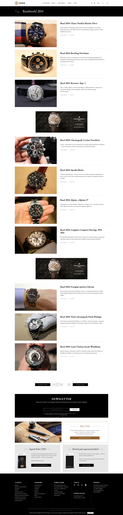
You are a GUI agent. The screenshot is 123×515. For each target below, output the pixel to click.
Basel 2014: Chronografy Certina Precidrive (80, 140)
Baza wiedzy (61, 3)
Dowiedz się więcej (63, 414)
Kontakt (16, 490)
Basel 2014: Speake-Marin (72, 170)
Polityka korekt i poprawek (20, 497)
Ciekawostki (37, 486)
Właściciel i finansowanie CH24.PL (22, 495)
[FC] (61, 122)
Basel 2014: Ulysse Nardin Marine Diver (78, 23)
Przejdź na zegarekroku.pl (41, 465)
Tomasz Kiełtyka (63, 242)
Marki (69, 3)
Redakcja (17, 485)
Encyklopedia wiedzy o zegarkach (61, 486)
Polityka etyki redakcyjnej (20, 498)
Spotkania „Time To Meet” (59, 493)
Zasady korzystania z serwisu (21, 493)
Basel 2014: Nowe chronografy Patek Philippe (81, 317)
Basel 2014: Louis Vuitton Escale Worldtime (80, 346)
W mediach (17, 488)
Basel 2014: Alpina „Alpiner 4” (74, 200)
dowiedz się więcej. (82, 512)
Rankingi (36, 490)
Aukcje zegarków (38, 485)
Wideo (36, 495)
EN (107, 3)
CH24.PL (20, 3)
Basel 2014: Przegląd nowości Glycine (77, 287)
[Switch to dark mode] (98, 3)
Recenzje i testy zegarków (40, 493)
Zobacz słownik (86, 465)
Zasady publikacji (18, 500)
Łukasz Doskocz (63, 35)
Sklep (75, 3)
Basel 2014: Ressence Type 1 (73, 83)
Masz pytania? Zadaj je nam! (60, 485)
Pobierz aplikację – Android (79, 497)
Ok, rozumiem (90, 512)
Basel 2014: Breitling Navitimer (74, 53)
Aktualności (46, 3)
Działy (53, 3)
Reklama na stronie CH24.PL (20, 486)
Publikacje (37, 488)
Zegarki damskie (38, 497)
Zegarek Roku (57, 495)
